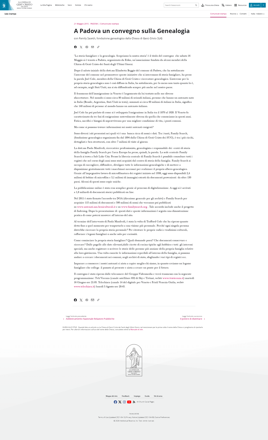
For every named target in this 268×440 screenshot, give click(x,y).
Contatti (243, 13)
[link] (75, 300)
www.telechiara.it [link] (84, 286)
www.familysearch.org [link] (134, 207)
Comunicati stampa (218, 13)
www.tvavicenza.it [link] (173, 278)
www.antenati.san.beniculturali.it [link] (96, 207)
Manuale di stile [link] (137, 329)
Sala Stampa (10, 14)
